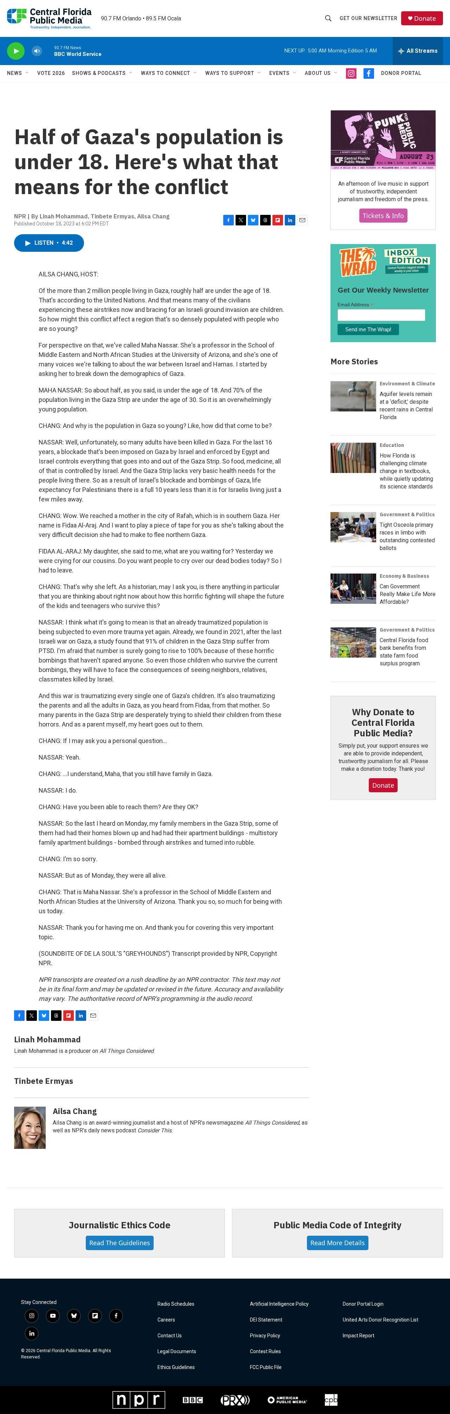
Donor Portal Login (363, 1304)
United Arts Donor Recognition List (380, 1320)
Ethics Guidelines (176, 1367)
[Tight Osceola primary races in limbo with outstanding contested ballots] (353, 527)
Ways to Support (229, 73)
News (14, 73)
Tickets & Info (383, 215)
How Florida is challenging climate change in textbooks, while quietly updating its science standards (406, 471)
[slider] (48, 51)
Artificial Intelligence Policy (279, 1304)
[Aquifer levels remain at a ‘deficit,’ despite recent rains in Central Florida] (353, 396)
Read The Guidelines (119, 1243)
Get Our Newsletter (369, 18)
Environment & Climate (407, 383)
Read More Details (337, 1243)
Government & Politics (407, 514)
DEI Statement (266, 1320)
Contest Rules (265, 1351)
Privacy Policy (265, 1335)
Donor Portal (401, 73)
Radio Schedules (176, 1304)
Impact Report (358, 1335)
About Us (318, 73)
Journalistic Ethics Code (119, 1225)
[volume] (37, 51)
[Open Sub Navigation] (27, 73)
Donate (425, 18)
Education (392, 445)
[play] (15, 51)
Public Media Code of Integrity (337, 1225)
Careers (166, 1320)
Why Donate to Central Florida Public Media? (383, 722)
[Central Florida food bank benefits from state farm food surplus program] (353, 642)
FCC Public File (266, 1367)
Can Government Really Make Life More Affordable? (408, 594)
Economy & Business (404, 576)
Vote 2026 (51, 73)
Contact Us (170, 1335)
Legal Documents (177, 1351)
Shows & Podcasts (99, 73)
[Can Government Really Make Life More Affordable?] (353, 589)
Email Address (355, 304)
